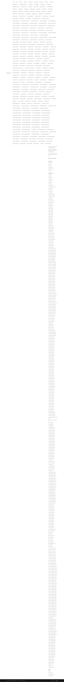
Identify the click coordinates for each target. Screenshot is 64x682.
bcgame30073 (26, 11)
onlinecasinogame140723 (52, 572)
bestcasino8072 (21, 18)
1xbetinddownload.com (23, 4)
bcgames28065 (28, 13)
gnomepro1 (14, 101)
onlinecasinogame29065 (36, 122)
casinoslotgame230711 (52, 84)
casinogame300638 (47, 75)
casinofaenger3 (51, 68)
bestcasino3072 (45, 16)
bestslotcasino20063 (51, 25)
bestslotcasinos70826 (33, 39)
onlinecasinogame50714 (52, 609)
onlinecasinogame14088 (52, 574)
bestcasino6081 (15, 18)
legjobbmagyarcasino (16, 103)
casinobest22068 (51, 367)
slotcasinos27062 (15, 143)
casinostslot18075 (51, 509)
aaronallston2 (48, 4)
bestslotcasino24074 (51, 281)
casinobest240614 (23, 56)
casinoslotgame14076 (25, 84)
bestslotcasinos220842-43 (52, 302)
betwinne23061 (35, 42)
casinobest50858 (36, 63)
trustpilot (42, 143)
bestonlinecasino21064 (52, 23)
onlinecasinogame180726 (17, 115)
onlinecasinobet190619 (44, 108)
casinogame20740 (23, 72)
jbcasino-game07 (21, 101)
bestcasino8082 (28, 18)
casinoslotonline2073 (41, 89)
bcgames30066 (34, 13)
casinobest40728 (15, 63)
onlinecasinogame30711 (45, 124)
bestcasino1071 (15, 16)
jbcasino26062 (46, 101)
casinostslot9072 (15, 98)
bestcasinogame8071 (16, 23)
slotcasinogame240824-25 (45, 134)
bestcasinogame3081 (51, 258)
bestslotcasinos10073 (16, 32)
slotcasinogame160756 (35, 131)
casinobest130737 (46, 46)
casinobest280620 (39, 58)
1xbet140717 (50, 177)
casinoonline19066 (51, 462)
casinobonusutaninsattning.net (18, 68)
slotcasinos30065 (23, 143)
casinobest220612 (51, 366)
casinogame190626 (39, 70)
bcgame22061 (20, 9)
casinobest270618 (16, 58)
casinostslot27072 (51, 513)
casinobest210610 (38, 51)
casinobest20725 (23, 51)
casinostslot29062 (23, 96)
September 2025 (51, 168)
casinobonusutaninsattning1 (29, 68)
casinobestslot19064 (29, 65)
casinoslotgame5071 (16, 89)
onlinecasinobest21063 (26, 108)
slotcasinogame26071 (16, 136)
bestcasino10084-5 (47, 13)
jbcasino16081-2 (27, 101)
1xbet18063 (50, 179)
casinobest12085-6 (38, 46)
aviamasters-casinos (23, 6)
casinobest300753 (51, 394)
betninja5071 (29, 42)
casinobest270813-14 (30, 58)
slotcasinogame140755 (26, 131)
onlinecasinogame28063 (26, 122)
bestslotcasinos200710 (52, 32)
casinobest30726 (51, 395)
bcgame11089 (36, 6)
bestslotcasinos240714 (16, 37)
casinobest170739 (53, 46)
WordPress (23, 680)
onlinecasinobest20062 (16, 108)
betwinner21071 (42, 42)
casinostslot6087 (44, 96)
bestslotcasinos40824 (52, 37)
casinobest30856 (51, 397)
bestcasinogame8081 (24, 23)
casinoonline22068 (51, 467)
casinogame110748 (16, 70)
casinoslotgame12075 (16, 84)
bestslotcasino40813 (40, 30)
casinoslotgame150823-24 (34, 84)
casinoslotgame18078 (43, 84)
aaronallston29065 (16, 6)
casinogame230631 (16, 75)
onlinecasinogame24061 (27, 117)
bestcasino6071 (52, 16)
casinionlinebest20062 (49, 44)
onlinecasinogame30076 (26, 124)
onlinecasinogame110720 (36, 110)
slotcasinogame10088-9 (17, 131)
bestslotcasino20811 (51, 275)
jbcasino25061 (40, 101)
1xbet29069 (50, 180)
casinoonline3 (22, 82)
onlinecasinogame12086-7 (45, 110)
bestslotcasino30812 (32, 30)
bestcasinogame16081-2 (52, 253)
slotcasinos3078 (29, 143)
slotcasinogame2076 (52, 131)
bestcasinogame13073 (45, 18)
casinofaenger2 (45, 68)
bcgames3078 (40, 13)
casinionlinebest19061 (31, 44)
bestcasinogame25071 (52, 256)
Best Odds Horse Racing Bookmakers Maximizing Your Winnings (52, 150)
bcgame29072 (20, 11)
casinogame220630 (46, 72)
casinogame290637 (39, 75)
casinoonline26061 (16, 82)
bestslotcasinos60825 (16, 39)
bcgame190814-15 (50, 6)
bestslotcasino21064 (51, 276)
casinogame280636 (31, 75)
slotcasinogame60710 (49, 138)
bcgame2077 (15, 9)
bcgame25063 (38, 9)
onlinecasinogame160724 (52, 575)
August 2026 (50, 162)
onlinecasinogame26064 (52, 589)
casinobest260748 (52, 56)
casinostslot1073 (42, 91)
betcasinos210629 (23, 42)
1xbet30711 (50, 182)
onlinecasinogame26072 (52, 591)
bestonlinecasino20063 (42, 23)
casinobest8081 (15, 65)
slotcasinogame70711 (16, 141)
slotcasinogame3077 (16, 138)
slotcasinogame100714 (50, 129)
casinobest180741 (31, 49)
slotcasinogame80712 (33, 141)
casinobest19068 (45, 49)
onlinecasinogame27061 (52, 592)
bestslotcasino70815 (49, 30)
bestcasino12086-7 (22, 16)
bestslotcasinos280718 (34, 37)
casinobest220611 (51, 364)
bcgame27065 (15, 11)
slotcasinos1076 (49, 141)
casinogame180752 (31, 70)
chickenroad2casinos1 (38, 98)
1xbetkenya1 (30, 4)
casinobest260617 (45, 56)
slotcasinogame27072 (25, 136)
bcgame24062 (32, 9)
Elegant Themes (13, 680)
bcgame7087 (49, 11)
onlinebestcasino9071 (43, 105)
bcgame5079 (38, 11)
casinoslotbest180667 (30, 82)
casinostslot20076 (51, 510)
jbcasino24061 (34, 101)
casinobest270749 (23, 58)
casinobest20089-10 (16, 51)
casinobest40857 (22, 63)
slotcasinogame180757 (44, 131)
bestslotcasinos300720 (43, 37)
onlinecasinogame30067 (17, 124)
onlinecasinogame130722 (52, 571)
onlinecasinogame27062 (52, 594)
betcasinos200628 (16, 42)
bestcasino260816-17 (38, 16)
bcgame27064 (50, 9)
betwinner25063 (15, 44)
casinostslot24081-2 (51, 512)
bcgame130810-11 (43, 6)
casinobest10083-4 (23, 46)
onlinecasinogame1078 (26, 110)
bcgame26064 (44, 9)
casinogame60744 (30, 77)
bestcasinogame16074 (52, 251)
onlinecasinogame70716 (52, 612)
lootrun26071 (23, 103)
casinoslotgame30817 (52, 489)
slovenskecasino (36, 143)
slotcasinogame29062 (42, 136)
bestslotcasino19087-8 (42, 25)
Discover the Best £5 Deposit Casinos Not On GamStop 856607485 (52, 146)
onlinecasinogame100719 (17, 110)
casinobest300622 (51, 392)
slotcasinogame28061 (33, 136)
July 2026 (49, 164)
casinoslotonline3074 (25, 91)
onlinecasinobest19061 (52, 105)
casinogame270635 (23, 75)
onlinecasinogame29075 (45, 122)
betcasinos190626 (48, 39)
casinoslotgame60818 (24, 89)
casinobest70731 (43, 63)
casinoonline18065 (51, 461)
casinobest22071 (51, 369)
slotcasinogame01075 (41, 129)
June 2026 (50, 165)
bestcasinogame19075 (52, 254)
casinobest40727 (51, 398)
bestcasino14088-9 (30, 16)
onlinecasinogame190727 (26, 115)
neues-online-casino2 (45, 103)
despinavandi (53, 98)
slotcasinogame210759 (16, 134)
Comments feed (51, 674)
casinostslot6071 (37, 96)
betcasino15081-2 (41, 39)
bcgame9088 (15, 13)
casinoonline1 (50, 459)
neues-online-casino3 (16, 105)
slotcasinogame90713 (41, 141)
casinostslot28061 (16, 96)
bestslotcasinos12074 (25, 32)
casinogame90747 (52, 77)
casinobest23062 (51, 372)
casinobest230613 (51, 370)
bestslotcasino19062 (33, 25)
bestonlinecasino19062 (33, 23)
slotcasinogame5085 (40, 138)
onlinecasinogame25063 (36, 117)
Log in (49, 671)
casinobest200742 (52, 49)
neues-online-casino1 (36, 103)
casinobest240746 (30, 56)
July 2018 (49, 170)
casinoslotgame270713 (52, 486)
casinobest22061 (52, 51)
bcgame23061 (26, 9)
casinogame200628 (16, 72)
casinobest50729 (29, 63)
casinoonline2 (50, 464)
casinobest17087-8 (16, 49)
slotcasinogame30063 (50, 136)
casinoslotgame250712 (52, 484)
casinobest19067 (38, 49)
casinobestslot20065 (37, 65)
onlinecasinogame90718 (26, 129)
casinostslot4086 (30, 96)
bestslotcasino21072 (51, 278)
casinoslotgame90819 (33, 89)
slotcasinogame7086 (24, 141)
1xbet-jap (50, 174)
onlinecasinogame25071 (46, 117)
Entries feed (50, 672)
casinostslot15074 (51, 507)
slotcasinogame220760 (35, 134)
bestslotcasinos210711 (52, 299)
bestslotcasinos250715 (25, 37)
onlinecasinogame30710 (36, 124)
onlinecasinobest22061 (35, 108)
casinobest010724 (16, 46)
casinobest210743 (45, 51)
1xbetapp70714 (15, 4)
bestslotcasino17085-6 (25, 25)
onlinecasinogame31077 (52, 608)
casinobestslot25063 (46, 65)
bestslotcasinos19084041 (42, 32)
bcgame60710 (44, 11)
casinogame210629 (31, 72)
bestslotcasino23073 (51, 279)
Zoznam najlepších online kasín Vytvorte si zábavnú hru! (52, 154)
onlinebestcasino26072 (34, 105)
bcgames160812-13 (21, 13)
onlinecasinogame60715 (52, 611)
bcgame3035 (32, 11)
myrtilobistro (29, 103)
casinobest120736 (31, 46)
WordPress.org (50, 675)
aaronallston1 (42, 4)
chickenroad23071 (30, 98)
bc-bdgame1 (30, 6)
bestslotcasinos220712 (52, 301)
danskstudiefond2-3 (46, 98)
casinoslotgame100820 (47, 82)
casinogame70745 (38, 77)
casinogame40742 (23, 77)
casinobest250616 (37, 56)
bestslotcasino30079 (24, 30)
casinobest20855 (30, 51)
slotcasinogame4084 (32, 138)
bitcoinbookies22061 (22, 44)
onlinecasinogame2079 (36, 115)
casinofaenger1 (38, 68)
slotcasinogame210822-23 (26, 134)
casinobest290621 (46, 58)
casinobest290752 (51, 390)
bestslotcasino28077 (16, 30)
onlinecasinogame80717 (17, 129)
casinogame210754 (38, 72)
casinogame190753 (47, 70)
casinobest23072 (15, 56)
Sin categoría (34, 129)
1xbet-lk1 (49, 176)
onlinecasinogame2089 (45, 115)
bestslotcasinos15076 (33, 32)
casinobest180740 (23, 49)
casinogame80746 (45, 77)
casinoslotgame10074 (38, 82)
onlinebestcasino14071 (25, 105)
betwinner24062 (49, 42)
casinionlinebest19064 (40, 44)
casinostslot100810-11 (34, 91)
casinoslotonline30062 (16, 91)
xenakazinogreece (48, 143)
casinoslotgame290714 (52, 487)
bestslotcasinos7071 (24, 39)
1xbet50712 (50, 183)
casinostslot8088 (51, 96)
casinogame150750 (23, 70)
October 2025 (50, 167)
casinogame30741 (16, 77)
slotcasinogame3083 (24, 138)
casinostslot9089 (22, 98)
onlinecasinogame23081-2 (17, 117)
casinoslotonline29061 (50, 89)
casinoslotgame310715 (52, 490)
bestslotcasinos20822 (52, 298)
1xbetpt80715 (36, 4)
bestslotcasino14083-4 (16, 25)
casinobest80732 (50, 63)
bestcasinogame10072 (36, 18)
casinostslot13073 (49, 91)
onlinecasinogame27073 (17, 122)
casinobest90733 (22, 65)
